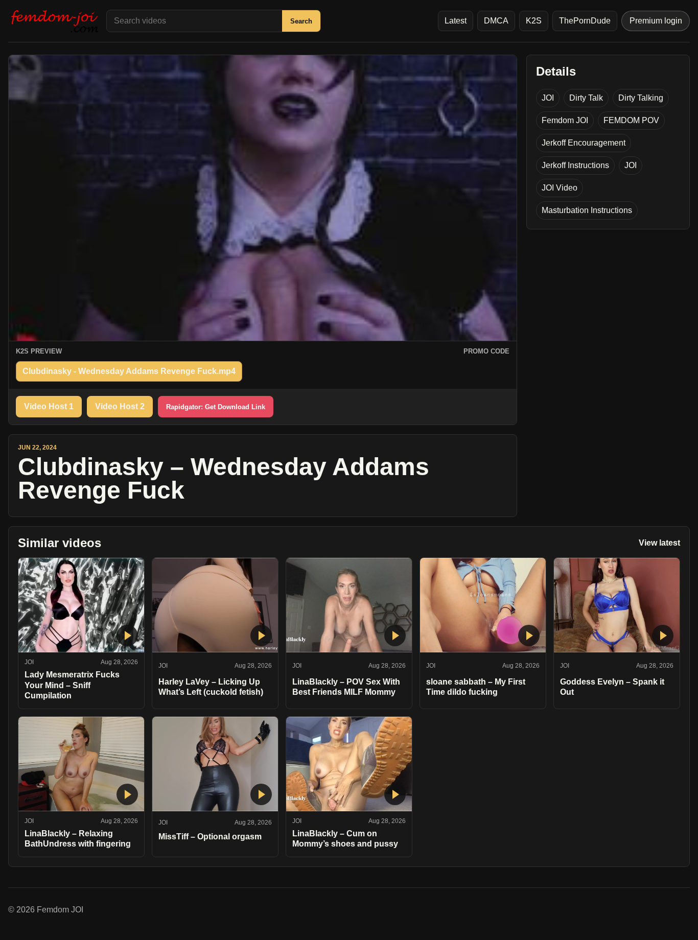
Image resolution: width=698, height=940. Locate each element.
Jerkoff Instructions (575, 165)
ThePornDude (585, 20)
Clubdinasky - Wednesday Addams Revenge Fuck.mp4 (129, 371)
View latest (659, 542)
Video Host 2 (120, 406)
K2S (534, 20)
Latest (456, 20)
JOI (548, 97)
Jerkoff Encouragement (583, 142)
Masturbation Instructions (587, 210)
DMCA (496, 20)
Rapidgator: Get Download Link (215, 407)
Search (301, 21)
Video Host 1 (49, 406)
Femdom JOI (565, 120)
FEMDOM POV (631, 120)
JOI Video (559, 187)
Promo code (486, 351)
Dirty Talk (586, 97)
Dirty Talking (640, 97)
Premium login (656, 20)
